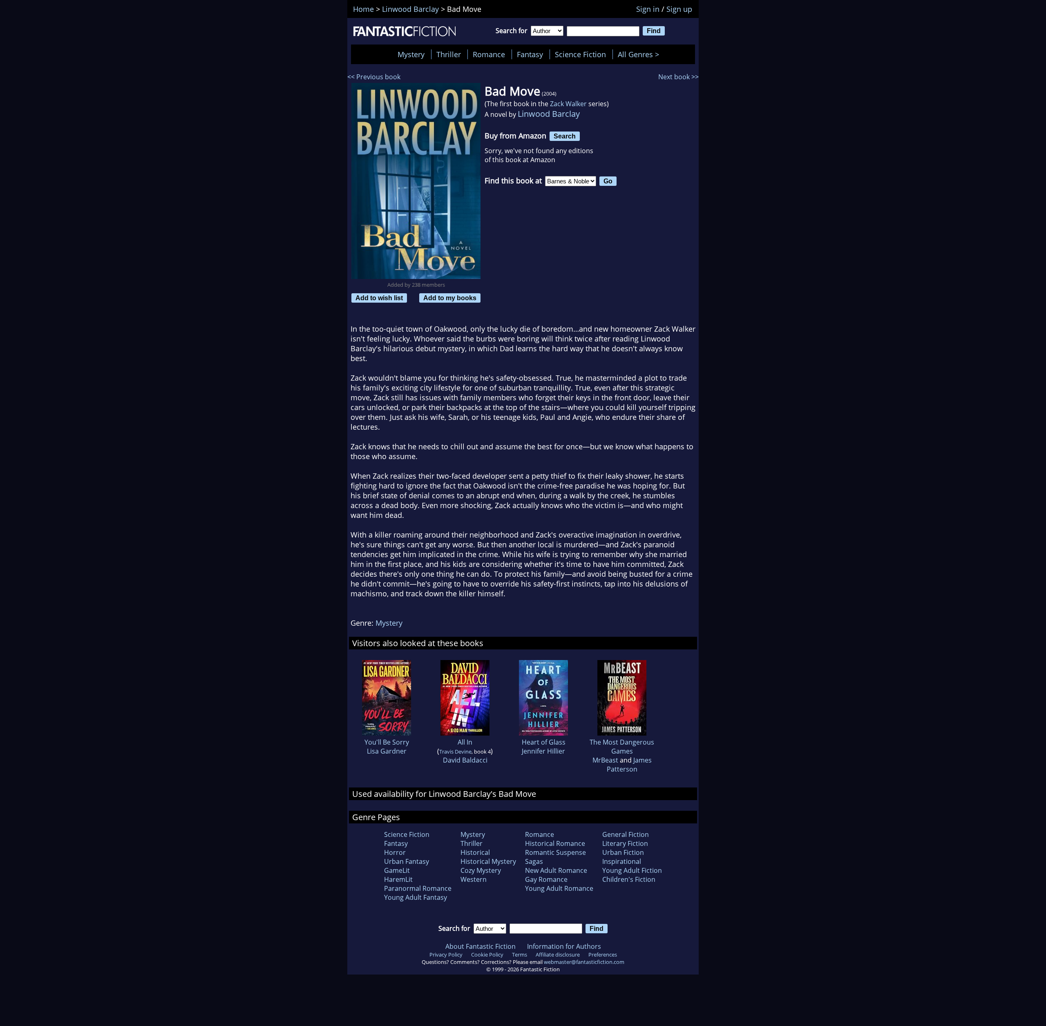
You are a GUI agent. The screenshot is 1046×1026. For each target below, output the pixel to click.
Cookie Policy (487, 954)
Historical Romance (555, 843)
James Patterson (629, 765)
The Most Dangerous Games (622, 747)
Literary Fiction (625, 843)
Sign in (647, 9)
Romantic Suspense (555, 852)
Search (565, 136)
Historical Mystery (488, 861)
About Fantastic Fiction (480, 946)
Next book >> (678, 76)
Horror (395, 852)
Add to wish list (379, 297)
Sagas (534, 861)
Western (473, 879)
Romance (489, 54)
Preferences (602, 954)
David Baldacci (465, 760)
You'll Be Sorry (386, 742)
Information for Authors (564, 946)
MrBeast (605, 760)
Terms (519, 954)
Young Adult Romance (559, 888)
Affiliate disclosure (558, 954)
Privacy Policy (446, 954)
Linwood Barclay (549, 113)
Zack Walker (568, 103)
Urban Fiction (623, 852)
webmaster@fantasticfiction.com (584, 962)
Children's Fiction (628, 879)
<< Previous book (373, 76)
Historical (475, 852)
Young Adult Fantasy (415, 897)
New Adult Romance (556, 870)
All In (465, 742)
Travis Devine (455, 751)
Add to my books (449, 297)
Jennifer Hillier (543, 751)
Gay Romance (546, 879)
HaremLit (398, 879)
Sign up (679, 9)
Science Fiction (580, 54)
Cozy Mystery (480, 870)
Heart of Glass (543, 742)
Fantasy (530, 54)
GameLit (397, 870)
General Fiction (625, 834)
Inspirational (621, 861)
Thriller (448, 54)
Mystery (411, 54)
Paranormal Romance (417, 888)
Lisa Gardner (387, 751)
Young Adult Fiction (632, 870)
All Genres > (640, 54)
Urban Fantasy (406, 861)
